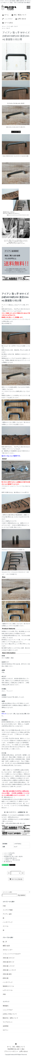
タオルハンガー (8, 950)
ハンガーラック (8, 922)
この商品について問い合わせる (12, 860)
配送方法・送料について (10, 1018)
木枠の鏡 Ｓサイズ (8, 958)
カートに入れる (17, 879)
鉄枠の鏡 (5, 978)
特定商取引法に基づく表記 (16, 1049)
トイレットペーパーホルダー (12, 954)
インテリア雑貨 (8, 910)
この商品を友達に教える (10, 858)
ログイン (5, 1030)
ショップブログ (8, 18)
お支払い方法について (10, 1014)
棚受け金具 (6, 946)
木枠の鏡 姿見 (7, 974)
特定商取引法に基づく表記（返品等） (13, 856)
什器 (4, 906)
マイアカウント (8, 1022)
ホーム (6, 15)
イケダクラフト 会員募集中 (16, 812)
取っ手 (16, 26)
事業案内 (5, 1006)
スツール (5, 926)
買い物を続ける (8, 861)
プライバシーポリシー (11, 1051)
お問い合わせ (22, 19)
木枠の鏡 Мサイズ (8, 962)
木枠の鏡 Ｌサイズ (8, 966)
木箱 (4, 994)
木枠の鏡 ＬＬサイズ (9, 970)
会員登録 (5, 1026)
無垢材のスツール (8, 986)
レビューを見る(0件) (9, 853)
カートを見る (8, 23)
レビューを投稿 (8, 854)
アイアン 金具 (10, 26)
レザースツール (8, 990)
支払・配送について (20, 15)
